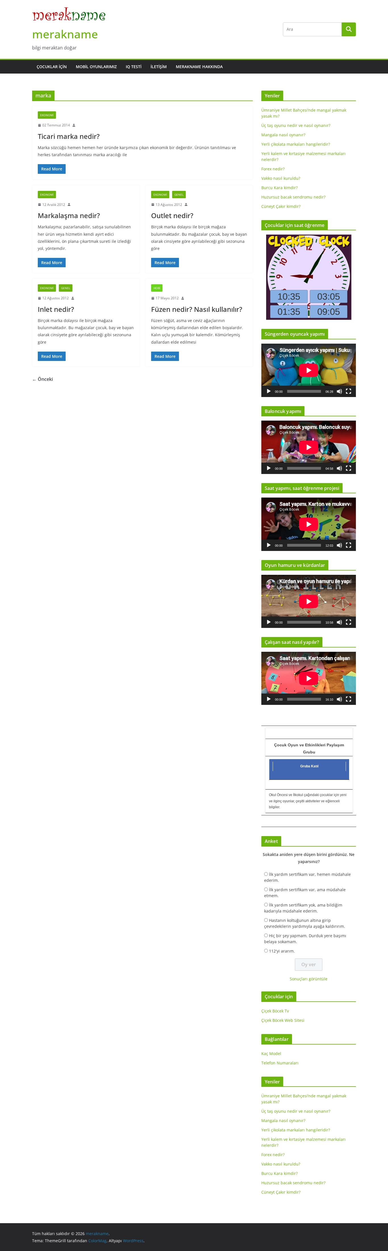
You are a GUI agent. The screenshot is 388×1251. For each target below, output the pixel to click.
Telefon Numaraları (280, 1063)
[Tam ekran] (348, 391)
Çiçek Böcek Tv (275, 1011)
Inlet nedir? (56, 309)
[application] (308, 370)
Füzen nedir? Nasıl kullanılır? (196, 309)
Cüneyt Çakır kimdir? (281, 206)
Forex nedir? (273, 169)
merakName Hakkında (199, 66)
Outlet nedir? (172, 215)
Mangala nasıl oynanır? (283, 134)
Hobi (156, 288)
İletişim (159, 66)
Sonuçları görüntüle (308, 978)
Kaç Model (271, 1053)
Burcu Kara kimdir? (279, 187)
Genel (178, 195)
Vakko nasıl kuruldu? (280, 178)
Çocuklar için (52, 66)
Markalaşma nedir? (69, 215)
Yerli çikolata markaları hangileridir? (295, 144)
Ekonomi (47, 115)
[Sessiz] (339, 391)
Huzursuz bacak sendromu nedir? (293, 197)
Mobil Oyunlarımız (96, 66)
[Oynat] (269, 391)
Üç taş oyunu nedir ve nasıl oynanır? (295, 125)
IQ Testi (133, 66)
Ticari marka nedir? (69, 136)
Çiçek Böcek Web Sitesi (282, 1020)
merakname (65, 34)
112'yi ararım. (282, 951)
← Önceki (42, 379)
